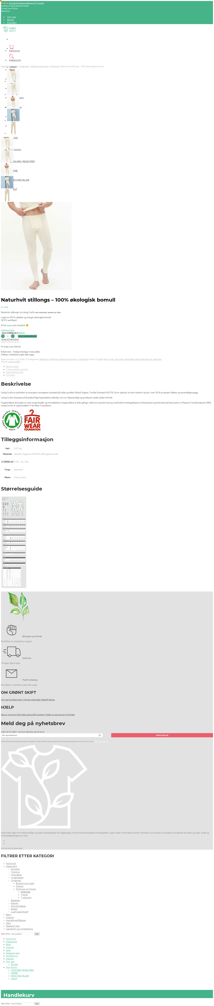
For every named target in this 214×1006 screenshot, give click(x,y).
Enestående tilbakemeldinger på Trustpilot (26, 3)
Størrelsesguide (7, 330)
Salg (8, 923)
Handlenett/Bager (16, 920)
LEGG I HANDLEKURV (27, 336)
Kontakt (12, 22)
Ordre (14, 170)
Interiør (10, 917)
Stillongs (55, 66)
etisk (100, 359)
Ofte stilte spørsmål (26, 715)
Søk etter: (6, 934)
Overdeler (16, 875)
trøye (9, 325)
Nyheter (15, 869)
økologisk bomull (143, 359)
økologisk (129, 359)
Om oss (11, 17)
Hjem (3, 66)
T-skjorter (26, 897)
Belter (14, 909)
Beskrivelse (12, 366)
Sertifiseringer (16, 700)
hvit (112, 359)
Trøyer (24, 894)
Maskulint (15, 60)
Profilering (12, 956)
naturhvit (119, 359)
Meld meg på (162, 735)
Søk (37, 934)
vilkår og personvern (101, 741)
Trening (15, 872)
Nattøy (14, 903)
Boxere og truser (25, 883)
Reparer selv (13, 926)
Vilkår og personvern (56, 715)
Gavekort (40, 715)
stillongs (157, 359)
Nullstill (22, 333)
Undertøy (24, 66)
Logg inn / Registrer (22, 161)
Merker (10, 959)
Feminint (14, 50)
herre (106, 359)
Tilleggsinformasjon (17, 369)
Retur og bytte (8, 715)
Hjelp (13, 189)
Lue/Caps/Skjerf (19, 912)
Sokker (20, 886)
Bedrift (44, 700)
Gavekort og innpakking (19, 929)
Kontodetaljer (19, 180)
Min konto (15, 149)
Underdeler (17, 877)
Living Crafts (14, 362)
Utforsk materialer (32, 700)
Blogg (10, 20)
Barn (12, 69)
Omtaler (10, 375)
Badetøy (15, 900)
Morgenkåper (18, 906)
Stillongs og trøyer (40, 66)
